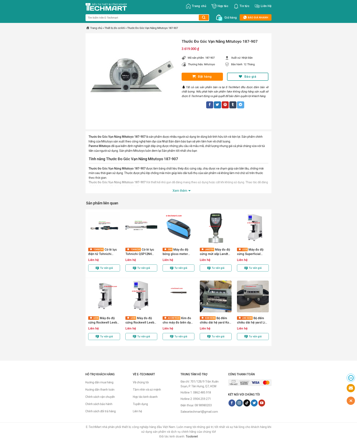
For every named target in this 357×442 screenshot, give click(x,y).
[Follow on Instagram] (239, 402)
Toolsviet (192, 436)
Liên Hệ (266, 6)
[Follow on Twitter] (254, 402)
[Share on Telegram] (240, 104)
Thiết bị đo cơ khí (115, 28)
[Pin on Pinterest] (225, 104)
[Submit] (204, 17)
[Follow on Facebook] (231, 402)
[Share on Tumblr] (232, 104)
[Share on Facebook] (209, 104)
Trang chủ (199, 6)
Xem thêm (180, 191)
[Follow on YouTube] (261, 402)
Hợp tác (223, 6)
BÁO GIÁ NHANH (257, 17)
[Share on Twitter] (217, 104)
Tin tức (244, 6)
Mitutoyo (209, 64)
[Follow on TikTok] (246, 402)
